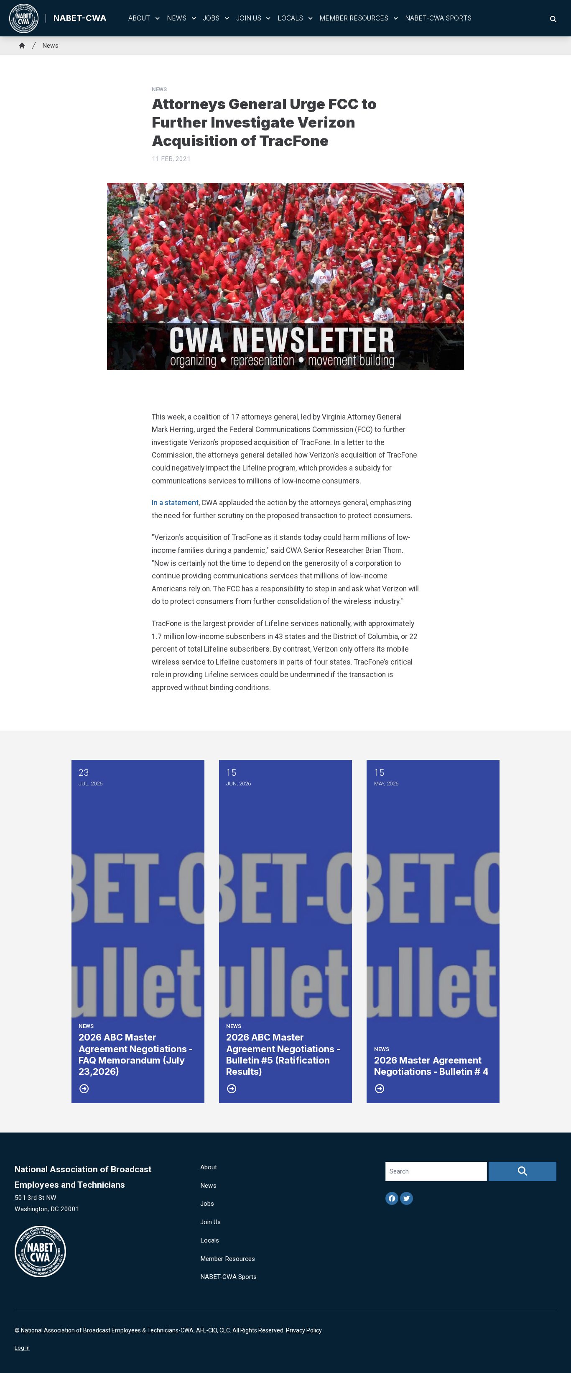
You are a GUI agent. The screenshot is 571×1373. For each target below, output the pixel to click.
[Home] (22, 45)
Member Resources (353, 18)
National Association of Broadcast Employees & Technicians (99, 1330)
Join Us (248, 18)
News (176, 18)
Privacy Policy (304, 1330)
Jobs (211, 18)
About (139, 18)
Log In (22, 1348)
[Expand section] (157, 18)
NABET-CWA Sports (438, 18)
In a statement (175, 503)
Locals (290, 18)
